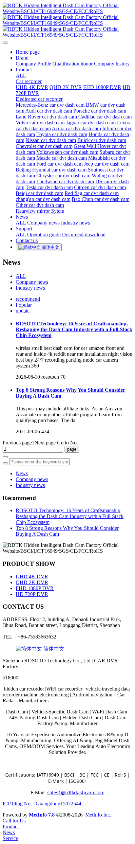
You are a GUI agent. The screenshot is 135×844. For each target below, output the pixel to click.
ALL (21, 75)
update (22, 311)
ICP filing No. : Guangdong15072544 (42, 803)
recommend (28, 299)
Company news (32, 282)
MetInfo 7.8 (42, 814)
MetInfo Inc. (98, 814)
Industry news (30, 288)
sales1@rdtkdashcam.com (76, 792)
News (22, 473)
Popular (24, 305)
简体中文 (53, 649)
